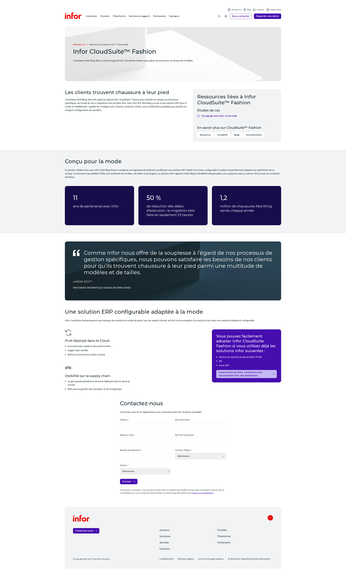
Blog (249, 9)
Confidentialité (166, 558)
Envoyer (126, 481)
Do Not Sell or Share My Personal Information (249, 558)
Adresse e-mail (127, 435)
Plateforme (119, 16)
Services (164, 542)
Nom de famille (182, 419)
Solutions (164, 536)
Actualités (222, 134)
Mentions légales (186, 558)
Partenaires (159, 16)
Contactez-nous (84, 530)
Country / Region (183, 450)
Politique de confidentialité (202, 493)
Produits (105, 16)
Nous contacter (240, 16)
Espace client (275, 9)
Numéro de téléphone (130, 450)
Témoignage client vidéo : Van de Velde (219, 115)
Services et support (139, 16)
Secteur (123, 465)
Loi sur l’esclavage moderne (211, 558)
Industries (91, 16)
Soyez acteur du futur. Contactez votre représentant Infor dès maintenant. (240, 374)
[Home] (73, 15)
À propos (174, 16)
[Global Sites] (226, 16)
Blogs (236, 134)
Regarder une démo (267, 16)
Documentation (254, 134)
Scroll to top (270, 518)
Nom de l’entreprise (184, 435)
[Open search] (219, 16)
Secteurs (164, 530)
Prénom (124, 419)
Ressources (236, 9)
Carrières (260, 9)
